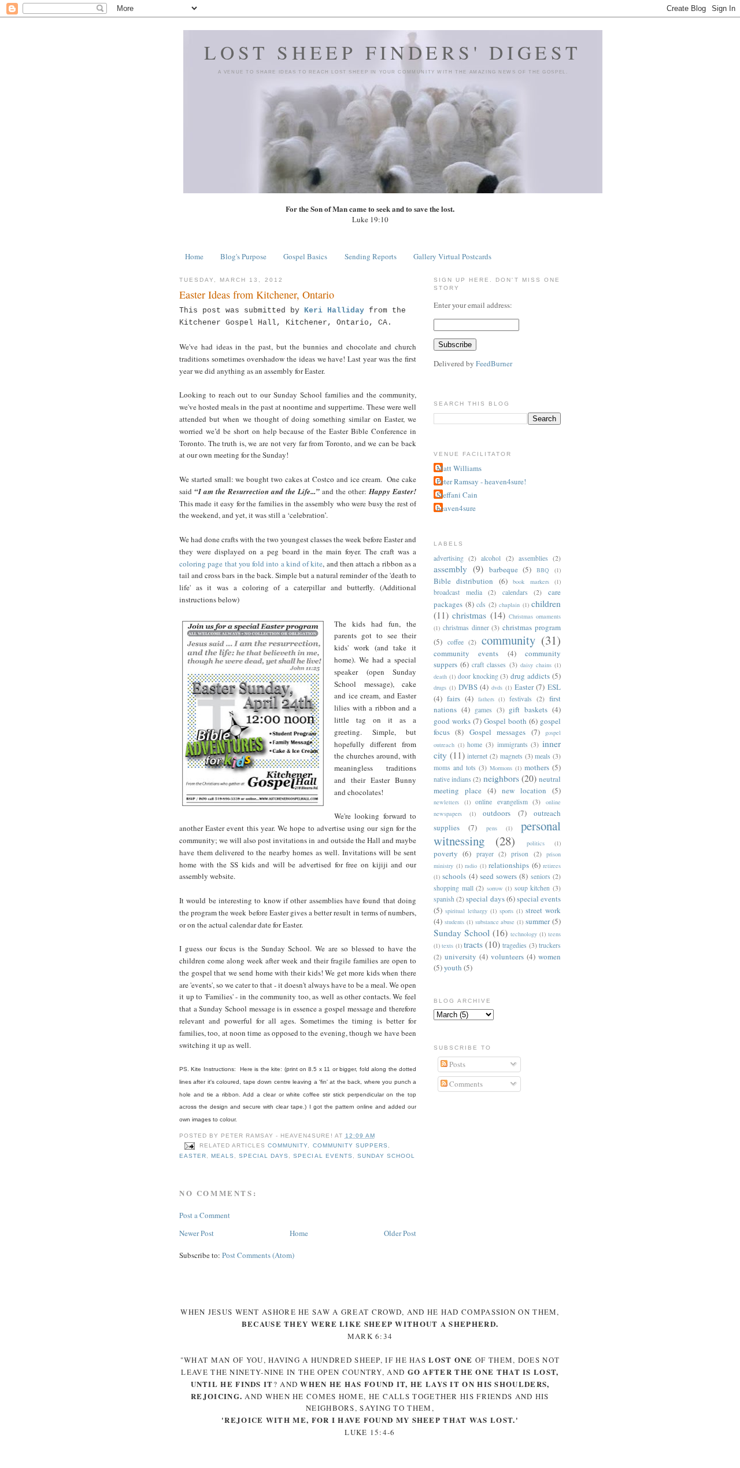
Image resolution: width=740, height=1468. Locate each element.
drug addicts (530, 676)
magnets (511, 756)
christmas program (531, 627)
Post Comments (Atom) (258, 1255)
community (288, 1145)
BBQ (542, 570)
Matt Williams (459, 468)
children (546, 603)
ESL (554, 687)
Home (194, 256)
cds (481, 604)
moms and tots (455, 767)
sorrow (495, 888)
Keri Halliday (334, 310)
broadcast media (458, 592)
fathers (486, 699)
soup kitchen (532, 888)
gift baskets (528, 709)
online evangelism (501, 801)
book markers (531, 581)
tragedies (514, 945)
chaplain (509, 605)
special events (322, 1156)
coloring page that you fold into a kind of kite (251, 563)
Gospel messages (497, 732)
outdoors (496, 813)
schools (454, 876)
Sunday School (386, 1156)
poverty (446, 853)
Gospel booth (505, 721)
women (549, 956)
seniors (540, 876)
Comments (465, 1084)
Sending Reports (371, 256)
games (483, 709)
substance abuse (495, 922)
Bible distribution (463, 581)
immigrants (512, 744)
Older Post (400, 1233)
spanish (444, 899)
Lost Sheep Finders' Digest (392, 52)
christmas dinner (466, 627)
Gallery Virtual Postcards (452, 256)
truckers (550, 945)
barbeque (503, 569)
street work (543, 910)
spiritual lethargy (466, 911)
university (460, 956)
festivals (520, 698)
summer (538, 921)
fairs (453, 698)
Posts (456, 1064)
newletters (446, 802)
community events (466, 653)
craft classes (489, 664)
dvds (496, 687)
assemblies (533, 558)
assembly (450, 569)
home (474, 744)
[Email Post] (189, 1145)
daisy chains (536, 665)
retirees (552, 866)
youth (453, 967)
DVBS (468, 687)
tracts (473, 944)
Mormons (501, 768)
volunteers (507, 956)
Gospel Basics (305, 256)
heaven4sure (456, 508)
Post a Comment (204, 1215)
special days (263, 1156)
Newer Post (196, 1233)
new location (524, 790)
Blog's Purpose (243, 256)
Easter (192, 1156)
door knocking (478, 676)
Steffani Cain (457, 495)
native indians (452, 779)
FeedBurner (494, 363)
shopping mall (453, 888)
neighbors (501, 778)
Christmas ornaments (535, 616)
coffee (455, 642)
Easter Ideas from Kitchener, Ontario (256, 294)
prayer (485, 853)
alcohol (491, 558)
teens (554, 934)
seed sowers (498, 876)
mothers (536, 767)
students (454, 922)
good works (452, 721)
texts (447, 945)
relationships (509, 865)
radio (471, 866)
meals (222, 1156)
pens (491, 828)
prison (519, 853)
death (440, 676)
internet (477, 756)
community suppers (350, 1145)
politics (536, 843)
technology (523, 934)
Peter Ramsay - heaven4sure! (481, 481)
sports (506, 911)
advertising (449, 558)
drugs (440, 687)
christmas (469, 615)
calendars (515, 592)
